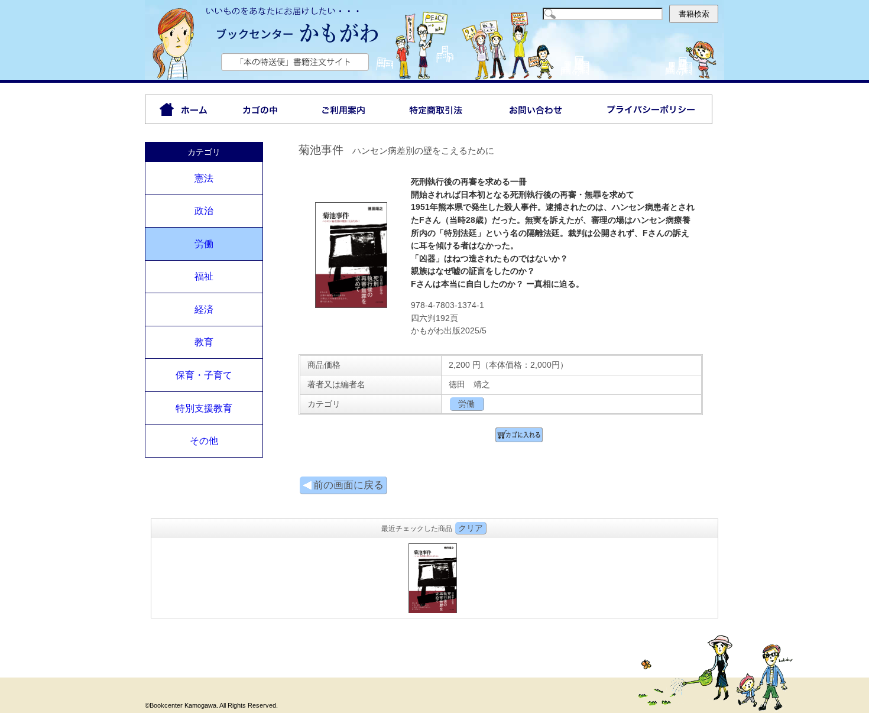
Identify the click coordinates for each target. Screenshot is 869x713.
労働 (203, 244)
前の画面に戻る (348, 485)
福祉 (203, 276)
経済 (203, 309)
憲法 (203, 178)
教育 (203, 342)
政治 (203, 211)
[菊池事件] (351, 306)
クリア (470, 528)
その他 (204, 441)
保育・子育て (204, 375)
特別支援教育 (204, 408)
